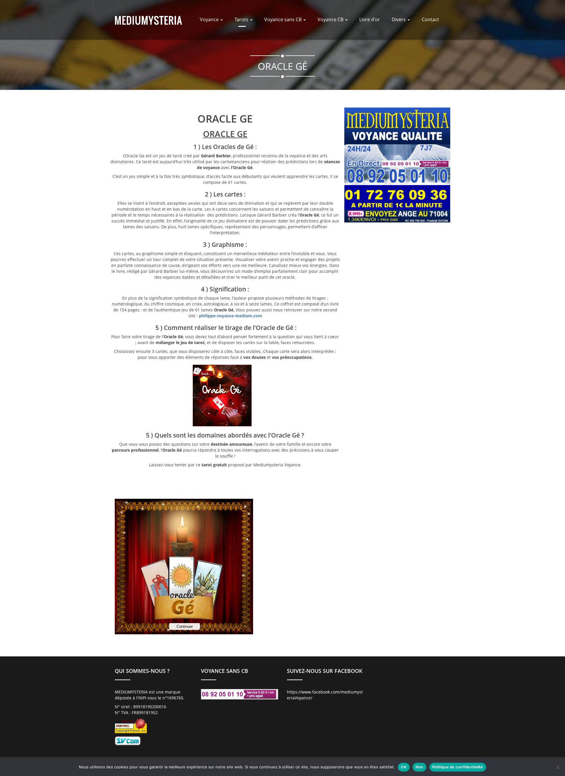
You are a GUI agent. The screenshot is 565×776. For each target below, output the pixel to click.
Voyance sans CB (283, 19)
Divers (399, 19)
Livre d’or (369, 19)
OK (404, 767)
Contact (430, 19)
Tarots (242, 19)
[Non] (558, 767)
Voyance (210, 19)
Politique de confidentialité (457, 767)
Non (419, 767)
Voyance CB (331, 19)
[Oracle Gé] (148, 20)
